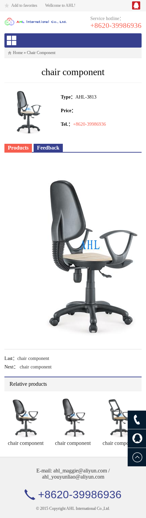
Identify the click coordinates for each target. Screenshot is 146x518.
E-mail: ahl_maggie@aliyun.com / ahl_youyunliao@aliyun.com (73, 474)
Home (18, 52)
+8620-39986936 (116, 25)
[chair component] (25, 417)
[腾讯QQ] (137, 438)
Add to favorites (24, 5)
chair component (33, 358)
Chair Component (41, 52)
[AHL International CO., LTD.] (35, 21)
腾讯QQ (136, 5)
